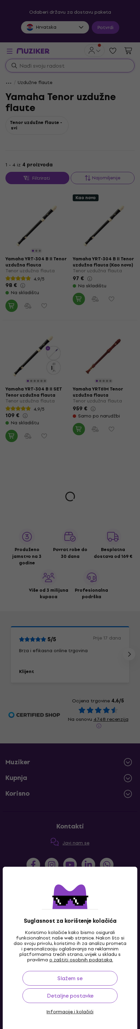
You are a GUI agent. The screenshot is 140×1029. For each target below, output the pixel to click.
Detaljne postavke (70, 995)
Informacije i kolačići (70, 1012)
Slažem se (70, 978)
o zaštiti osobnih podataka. (81, 959)
